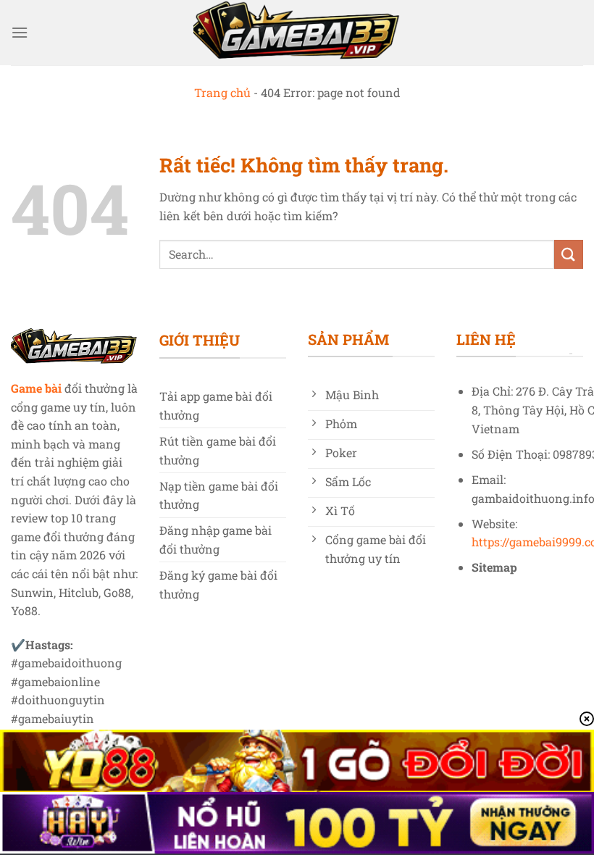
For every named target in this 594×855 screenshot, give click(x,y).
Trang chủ (222, 92)
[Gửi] (568, 254)
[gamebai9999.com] (297, 32)
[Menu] (19, 32)
